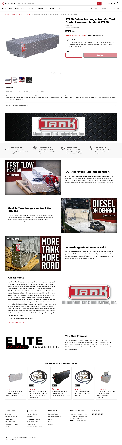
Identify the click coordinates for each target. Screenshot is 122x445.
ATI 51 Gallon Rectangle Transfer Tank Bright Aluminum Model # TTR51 (14, 393)
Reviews (50, 419)
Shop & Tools (42, 9)
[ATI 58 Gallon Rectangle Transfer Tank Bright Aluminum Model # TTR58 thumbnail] (8, 80)
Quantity (68, 51)
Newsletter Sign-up (11, 417)
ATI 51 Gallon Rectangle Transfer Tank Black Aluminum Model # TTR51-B (61, 393)
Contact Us (103, 9)
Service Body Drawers (33, 419)
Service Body (19, 9)
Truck (4, 9)
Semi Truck (31, 9)
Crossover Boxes (32, 414)
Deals (60, 9)
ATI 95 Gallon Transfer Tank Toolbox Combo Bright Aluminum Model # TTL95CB (106, 394)
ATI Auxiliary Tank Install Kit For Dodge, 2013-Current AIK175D (83, 393)
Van (10, 9)
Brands (52, 9)
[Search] (99, 3)
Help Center (93, 9)
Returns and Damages (11, 424)
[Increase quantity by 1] (80, 55)
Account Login (9, 419)
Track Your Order (10, 422)
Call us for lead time (95, 35)
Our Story (8, 427)
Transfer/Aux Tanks (32, 422)
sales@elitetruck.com (94, 44)
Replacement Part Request (34, 427)
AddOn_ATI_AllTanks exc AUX (20, 14)
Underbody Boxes (32, 417)
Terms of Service (32, 437)
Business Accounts (54, 414)
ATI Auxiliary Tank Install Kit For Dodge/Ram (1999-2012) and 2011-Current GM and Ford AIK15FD (38, 394)
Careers (50, 424)
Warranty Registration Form (16, 322)
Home (7, 14)
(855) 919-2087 (115, 9)
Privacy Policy (16, 437)
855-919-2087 (107, 44)
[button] (61, 87)
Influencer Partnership (54, 417)
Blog (49, 422)
